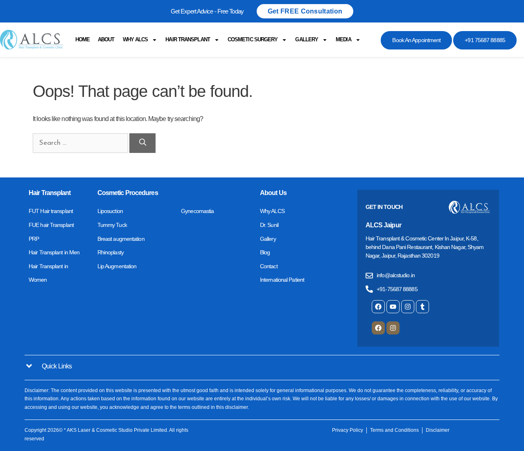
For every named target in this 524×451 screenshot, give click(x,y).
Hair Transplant (187, 39)
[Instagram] (407, 306)
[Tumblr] (422, 306)
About (106, 39)
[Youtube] (393, 306)
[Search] (142, 143)
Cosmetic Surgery (253, 39)
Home (82, 39)
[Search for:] (81, 142)
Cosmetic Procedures (127, 192)
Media (343, 39)
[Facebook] (378, 306)
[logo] (31, 39)
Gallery (306, 39)
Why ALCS (135, 39)
